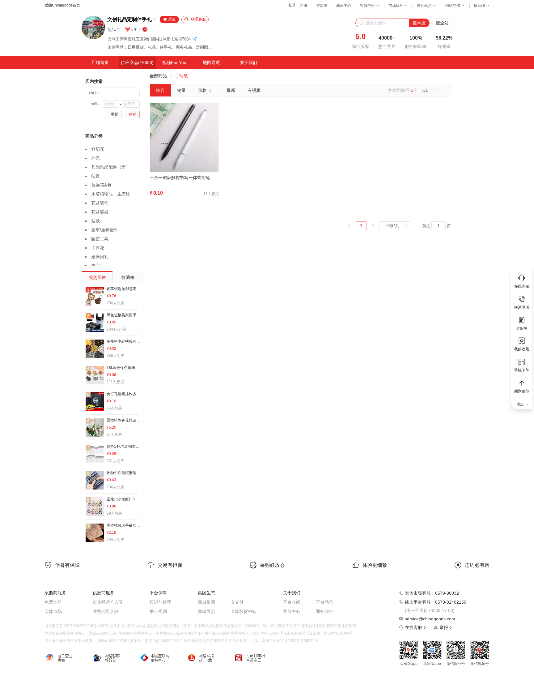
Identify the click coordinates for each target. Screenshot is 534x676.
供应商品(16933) (137, 62)
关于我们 (248, 62)
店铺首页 (100, 62)
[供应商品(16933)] (137, 62)
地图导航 (211, 62)
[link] (158, 76)
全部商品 (158, 75)
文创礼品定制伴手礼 (129, 19)
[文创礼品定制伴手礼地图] (195, 39)
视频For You (174, 62)
